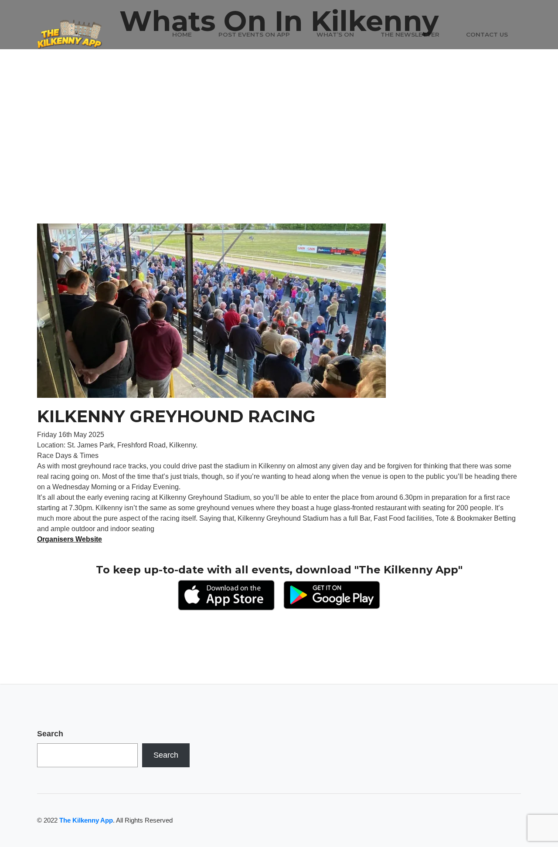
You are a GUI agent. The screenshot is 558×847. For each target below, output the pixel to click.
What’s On (335, 34)
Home (182, 34)
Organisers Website (69, 539)
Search (50, 733)
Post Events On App (254, 34)
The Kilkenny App (86, 820)
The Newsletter (410, 34)
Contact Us (487, 34)
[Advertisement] (279, 158)
